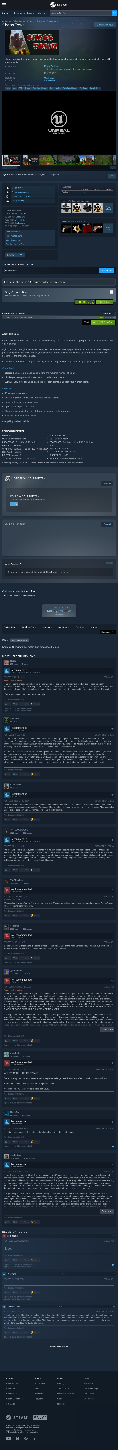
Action (8, 88)
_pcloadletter (16, 970)
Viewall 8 (108, 228)
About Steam (12, 1383)
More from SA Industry (28, 478)
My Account (89, 1399)
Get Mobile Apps (91, 1388)
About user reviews (12, 595)
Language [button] (47, 627)
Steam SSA (11, 1388)
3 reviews (26, 883)
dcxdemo (14, 926)
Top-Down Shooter (40, 88)
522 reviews (27, 833)
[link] (85, 302)
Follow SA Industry (24, 496)
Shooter (28, 88)
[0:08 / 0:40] (59, 122)
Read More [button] (107, 1029)
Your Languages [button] (18, 640)
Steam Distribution (14, 1399)
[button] (6, 13)
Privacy (60, 1383)
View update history (14, 232)
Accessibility (63, 1388)
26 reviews (27, 1056)
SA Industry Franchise (36, 21)
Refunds (61, 1404)
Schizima (14, 718)
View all (109, 563)
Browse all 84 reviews (59, 1347)
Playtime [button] (80, 627)
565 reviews (14, 722)
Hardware (39, 1394)
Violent (58, 88)
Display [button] (93, 627)
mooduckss (15, 1053)
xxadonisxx (15, 1155)
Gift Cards (10, 1404)
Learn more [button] (106, 270)
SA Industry (49, 81)
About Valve (40, 1383)
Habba (13, 661)
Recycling (39, 1399)
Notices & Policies (65, 1394)
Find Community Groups (16, 244)
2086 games (15, 929)
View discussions (13, 240)
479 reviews (26, 1115)
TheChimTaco (16, 880)
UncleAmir (15, 1112)
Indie (14, 88)
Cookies (61, 1399)
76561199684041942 (19, 830)
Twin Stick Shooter (70, 88)
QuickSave (49, 78)
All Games (6, 21)
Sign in (5, 175)
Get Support (89, 1394)
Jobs (37, 1388)
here (53, 572)
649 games (14, 1115)
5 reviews (26, 664)
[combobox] (81, 13)
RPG (20, 88)
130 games (14, 974)
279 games (14, 664)
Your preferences (29, 595)
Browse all (107, 313)
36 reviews (14, 788)
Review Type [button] (9, 627)
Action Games (19, 21)
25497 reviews (29, 1158)
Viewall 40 (108, 208)
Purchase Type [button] (29, 627)
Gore (51, 88)
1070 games (15, 833)
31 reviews (26, 974)
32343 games (15, 1158)
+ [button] (99, 88)
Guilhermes (15, 785)
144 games (14, 883)
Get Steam (88, 1383)
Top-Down (83, 88)
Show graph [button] (106, 632)
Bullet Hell (93, 88)
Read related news (14, 236)
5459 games (15, 1056)
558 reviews (27, 929)
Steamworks (11, 1394)
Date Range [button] (63, 627)
